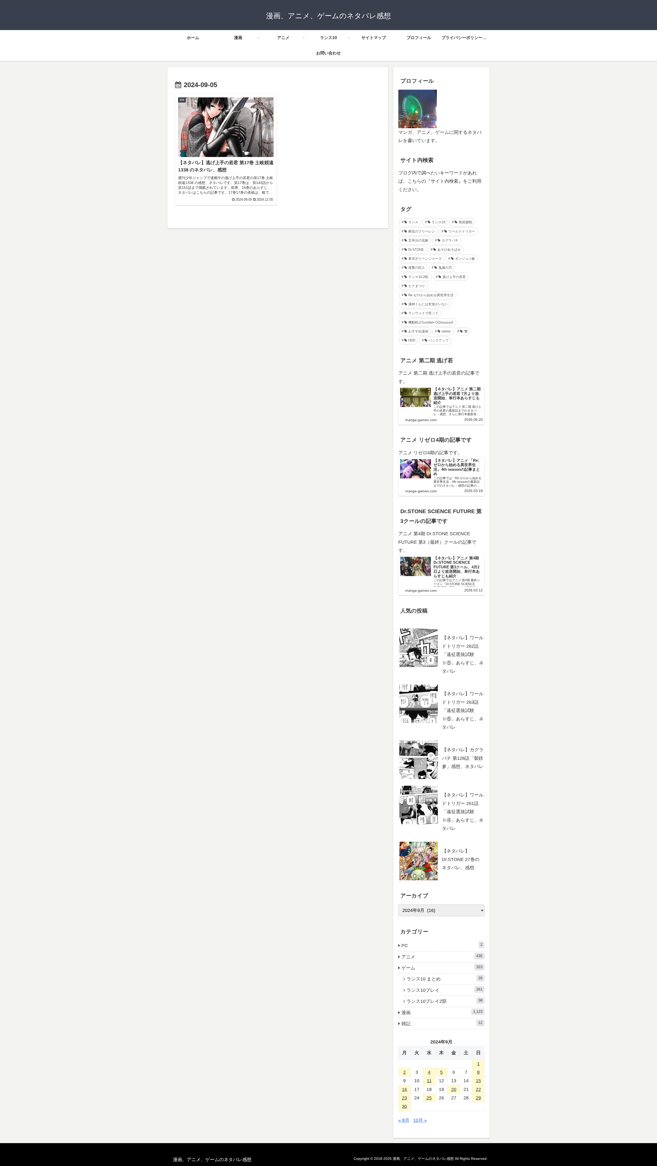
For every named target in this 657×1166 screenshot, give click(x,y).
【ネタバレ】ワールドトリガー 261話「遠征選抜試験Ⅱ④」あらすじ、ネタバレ (463, 811)
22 (478, 1089)
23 (404, 1097)
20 (453, 1089)
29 (478, 1097)
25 (429, 1097)
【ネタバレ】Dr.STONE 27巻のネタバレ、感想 (460, 859)
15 (478, 1080)
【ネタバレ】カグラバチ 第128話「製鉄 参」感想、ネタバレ (463, 758)
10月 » (420, 1120)
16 (404, 1089)
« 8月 (403, 1120)
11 (429, 1080)
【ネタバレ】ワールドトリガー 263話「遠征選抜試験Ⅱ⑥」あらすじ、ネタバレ (463, 710)
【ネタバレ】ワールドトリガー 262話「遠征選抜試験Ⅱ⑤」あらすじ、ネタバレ (463, 654)
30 (404, 1106)
